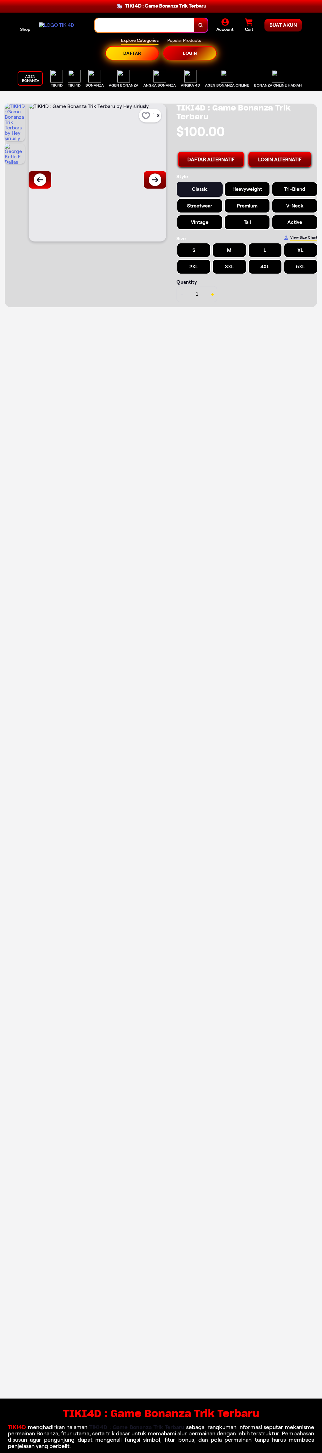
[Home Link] (56, 25)
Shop (25, 29)
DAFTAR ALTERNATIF (211, 159)
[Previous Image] (40, 180)
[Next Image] (155, 180)
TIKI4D (17, 1427)
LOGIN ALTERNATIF (280, 159)
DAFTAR (132, 53)
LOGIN (190, 53)
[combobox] (144, 25)
